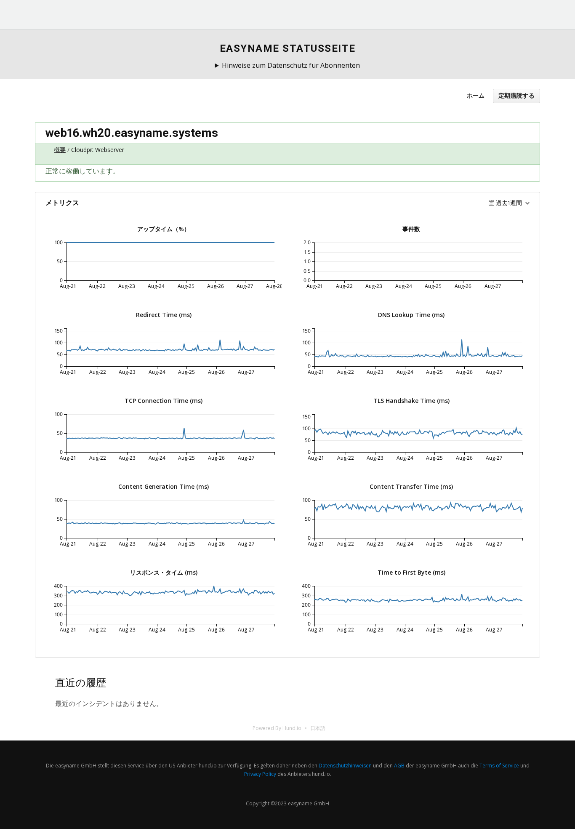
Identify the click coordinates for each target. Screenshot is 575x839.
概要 (60, 150)
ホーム (475, 95)
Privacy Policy (260, 774)
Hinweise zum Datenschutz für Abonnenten (291, 65)
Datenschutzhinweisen (345, 765)
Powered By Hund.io (277, 728)
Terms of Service (499, 765)
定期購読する (516, 95)
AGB (399, 765)
